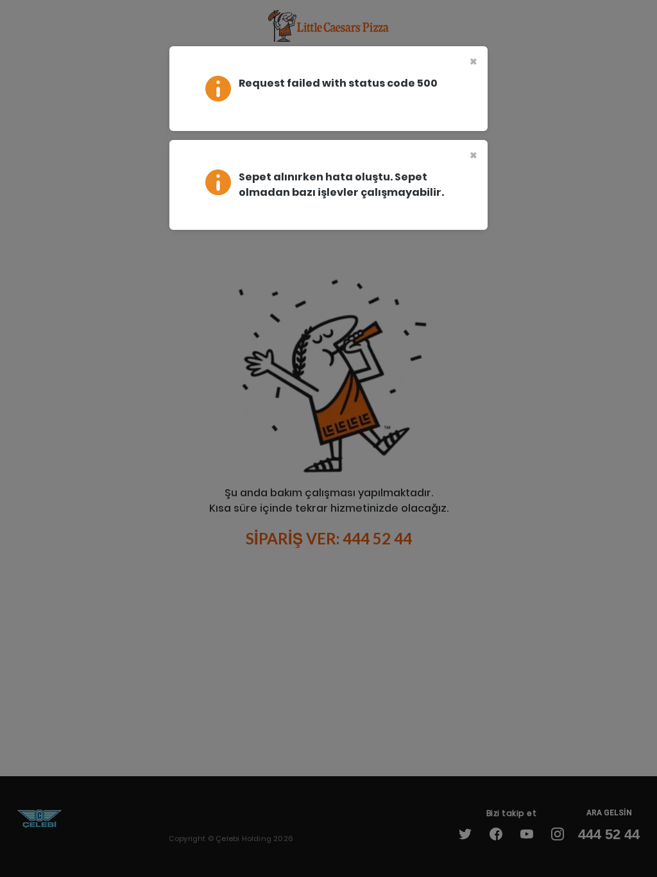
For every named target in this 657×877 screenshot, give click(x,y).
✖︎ (473, 61)
